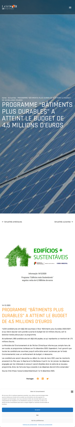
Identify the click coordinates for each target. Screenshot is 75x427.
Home (4, 98)
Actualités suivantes (62, 222)
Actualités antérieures (13, 222)
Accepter (37, 410)
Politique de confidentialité (30, 424)
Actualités (12, 98)
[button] (72, 392)
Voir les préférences (37, 421)
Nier (37, 415)
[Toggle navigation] (70, 7)
